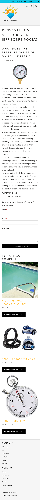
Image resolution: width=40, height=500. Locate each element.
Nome (4, 209)
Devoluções (5, 478)
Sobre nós (5, 447)
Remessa (4, 482)
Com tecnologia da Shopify (9, 495)
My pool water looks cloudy (15, 302)
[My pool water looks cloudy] (20, 280)
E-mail (4, 219)
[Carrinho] (36, 6)
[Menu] (27, 6)
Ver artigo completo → (14, 315)
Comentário (6, 228)
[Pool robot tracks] (20, 339)
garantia (4, 463)
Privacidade (5, 475)
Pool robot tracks (18, 359)
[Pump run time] (20, 397)
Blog (3, 450)
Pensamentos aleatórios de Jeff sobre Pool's (19, 35)
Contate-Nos (5, 453)
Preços (4, 472)
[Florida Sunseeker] (10, 14)
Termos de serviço (7, 485)
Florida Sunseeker (11, 492)
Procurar (4, 460)
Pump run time (14, 421)
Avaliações (5, 457)
